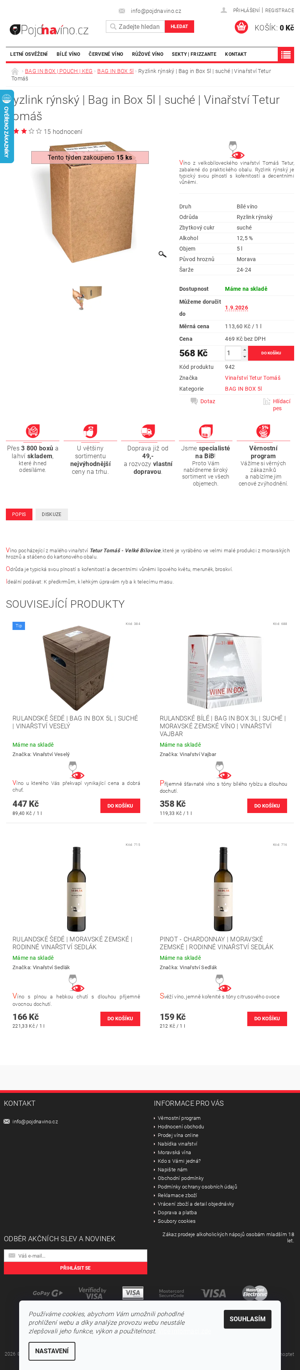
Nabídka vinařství (177, 1144)
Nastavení (52, 1351)
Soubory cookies (177, 1221)
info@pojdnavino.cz (35, 1121)
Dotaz (208, 401)
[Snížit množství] (244, 356)
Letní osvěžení (29, 54)
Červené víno (106, 54)
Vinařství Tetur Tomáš (252, 378)
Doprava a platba (177, 1212)
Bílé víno (68, 54)
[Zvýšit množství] (244, 349)
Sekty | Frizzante (194, 54)
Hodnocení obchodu (181, 1127)
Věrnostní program (179, 1118)
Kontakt (235, 54)
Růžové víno (148, 54)
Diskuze (51, 514)
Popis (19, 514)
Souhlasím (248, 1319)
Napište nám (173, 1170)
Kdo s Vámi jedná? (179, 1161)
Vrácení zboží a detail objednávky (196, 1204)
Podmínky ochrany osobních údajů (197, 1187)
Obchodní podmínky (181, 1178)
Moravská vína (174, 1152)
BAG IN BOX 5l (243, 389)
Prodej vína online (178, 1135)
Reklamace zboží (177, 1195)
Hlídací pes (281, 404)
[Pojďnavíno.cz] (54, 30)
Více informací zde (184, 1331)
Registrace (279, 10)
